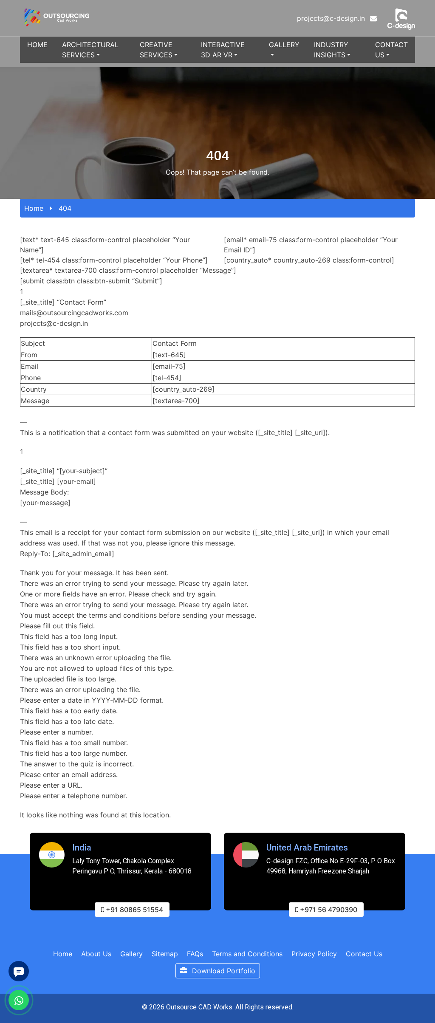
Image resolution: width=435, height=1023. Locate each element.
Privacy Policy (314, 954)
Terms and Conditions (247, 954)
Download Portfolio (222, 970)
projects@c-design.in (332, 18)
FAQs (195, 954)
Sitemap (165, 954)
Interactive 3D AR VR (223, 49)
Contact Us (391, 49)
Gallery (284, 44)
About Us (96, 954)
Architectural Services (90, 49)
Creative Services (156, 49)
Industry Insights (331, 49)
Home (37, 44)
